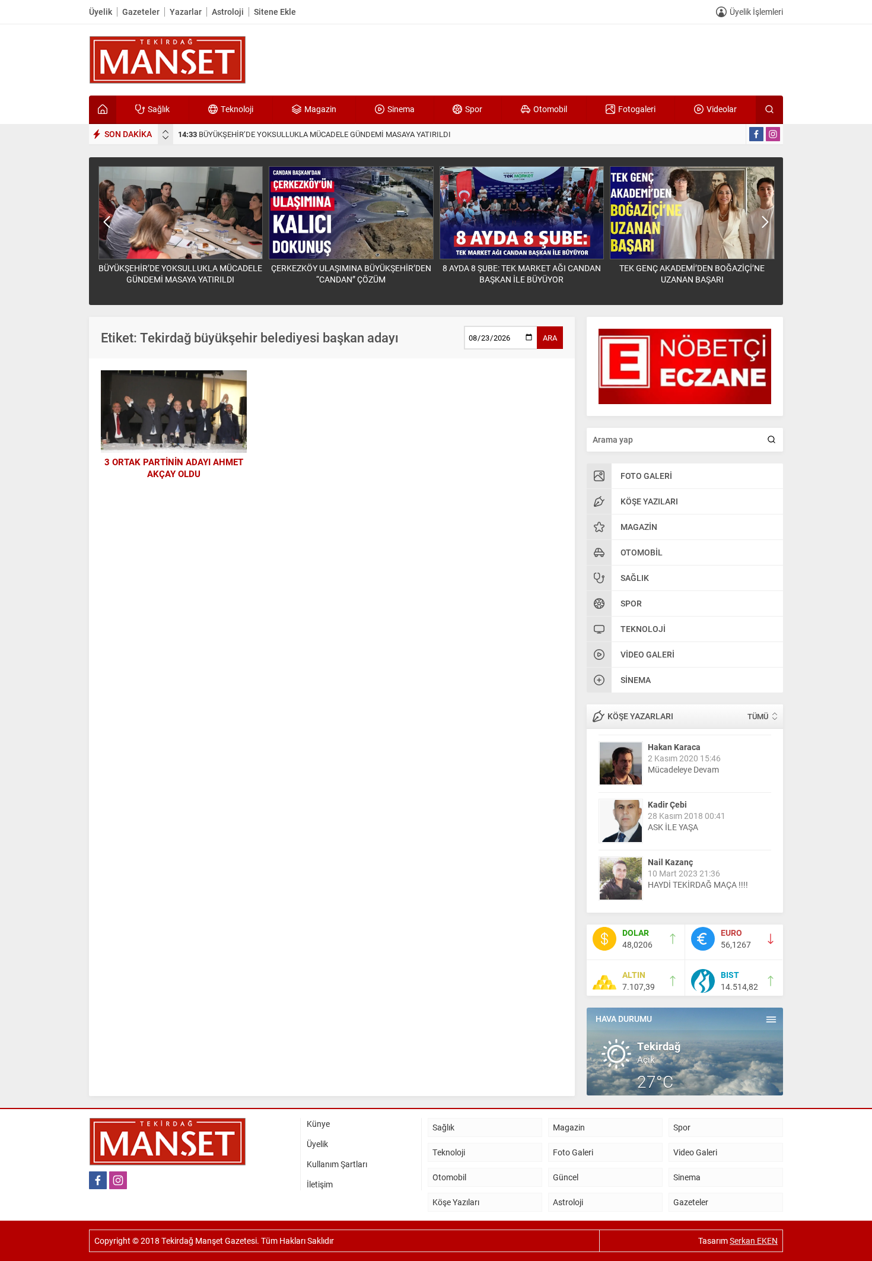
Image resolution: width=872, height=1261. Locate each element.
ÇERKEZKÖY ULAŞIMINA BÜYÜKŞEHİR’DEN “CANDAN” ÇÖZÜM (351, 273)
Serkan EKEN (754, 1240)
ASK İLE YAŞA (673, 826)
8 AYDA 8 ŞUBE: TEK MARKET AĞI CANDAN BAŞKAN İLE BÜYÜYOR (522, 273)
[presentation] (165, 132)
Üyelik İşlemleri (756, 11)
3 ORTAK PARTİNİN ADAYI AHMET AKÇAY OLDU (173, 467)
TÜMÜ (757, 716)
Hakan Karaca (674, 746)
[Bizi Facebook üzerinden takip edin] (756, 134)
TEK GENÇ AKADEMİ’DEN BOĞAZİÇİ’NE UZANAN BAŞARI (692, 273)
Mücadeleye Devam (683, 768)
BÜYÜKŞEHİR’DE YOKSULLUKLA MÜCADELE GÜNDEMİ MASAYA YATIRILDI (314, 134)
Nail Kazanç (670, 861)
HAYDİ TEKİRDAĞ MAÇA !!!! (698, 884)
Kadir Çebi (667, 803)
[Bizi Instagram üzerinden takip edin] (773, 134)
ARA (550, 337)
